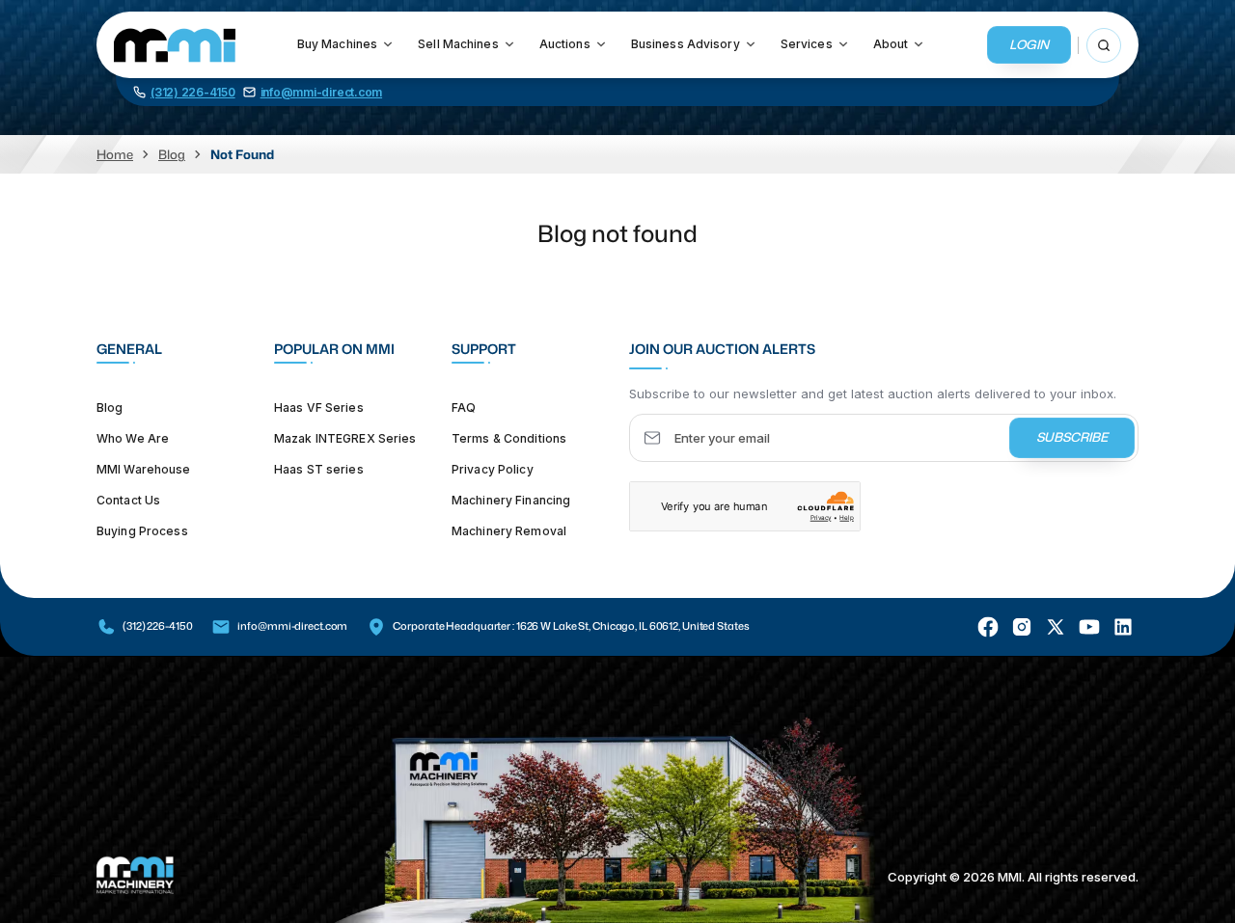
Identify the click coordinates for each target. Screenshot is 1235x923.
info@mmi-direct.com (292, 626)
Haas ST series (319, 468)
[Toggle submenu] (388, 44)
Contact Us (128, 499)
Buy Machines (337, 44)
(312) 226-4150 (157, 626)
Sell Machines (458, 44)
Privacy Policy (493, 468)
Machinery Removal (509, 530)
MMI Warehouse (143, 468)
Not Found (242, 154)
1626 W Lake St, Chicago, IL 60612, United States (633, 626)
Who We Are (132, 437)
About (891, 44)
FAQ (464, 406)
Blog (171, 154)
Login (1029, 44)
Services (807, 44)
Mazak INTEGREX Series (345, 437)
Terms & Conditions (509, 437)
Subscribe (1072, 437)
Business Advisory (685, 44)
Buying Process (142, 530)
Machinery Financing (511, 499)
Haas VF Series (319, 406)
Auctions (564, 44)
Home (114, 154)
